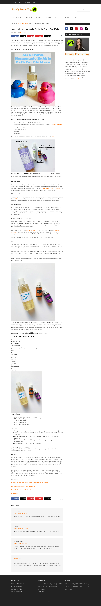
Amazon (80, 78)
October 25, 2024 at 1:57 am (20, 560)
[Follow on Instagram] (81, 28)
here (53, 136)
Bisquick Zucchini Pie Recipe (17, 589)
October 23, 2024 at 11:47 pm (21, 528)
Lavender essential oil (31, 230)
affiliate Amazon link (57, 124)
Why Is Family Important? (16, 586)
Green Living (19, 347)
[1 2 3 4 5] (12, 365)
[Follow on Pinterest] (76, 28)
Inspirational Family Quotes (17, 588)
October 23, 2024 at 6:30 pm (20, 513)
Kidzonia (16, 558)
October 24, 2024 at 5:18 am (20, 543)
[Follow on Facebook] (66, 28)
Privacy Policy (41, 591)
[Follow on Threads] (86, 28)
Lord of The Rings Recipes (16, 584)
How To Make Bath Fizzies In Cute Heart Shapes (23, 486)
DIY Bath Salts (14, 493)
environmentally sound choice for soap (51, 188)
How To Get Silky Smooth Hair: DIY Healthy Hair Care (24, 490)
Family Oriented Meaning (16, 591)
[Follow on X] (71, 28)
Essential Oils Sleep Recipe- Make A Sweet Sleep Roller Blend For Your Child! (29, 482)
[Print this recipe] (11, 339)
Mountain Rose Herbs (18, 199)
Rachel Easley (16, 343)
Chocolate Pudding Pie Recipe (17, 583)
